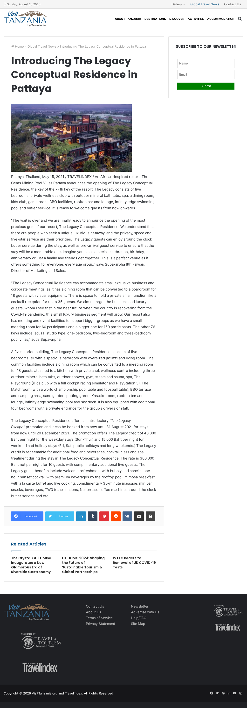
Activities (196, 19)
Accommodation (220, 19)
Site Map (138, 624)
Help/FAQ (138, 618)
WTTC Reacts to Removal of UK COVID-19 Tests (134, 563)
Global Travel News (204, 4)
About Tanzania (128, 19)
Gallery (177, 4)
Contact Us (232, 4)
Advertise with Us (145, 612)
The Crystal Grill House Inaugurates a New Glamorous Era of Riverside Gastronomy (31, 565)
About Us (93, 612)
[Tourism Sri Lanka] (25, 18)
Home (19, 46)
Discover (176, 19)
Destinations (155, 19)
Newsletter (139, 606)
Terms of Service (99, 618)
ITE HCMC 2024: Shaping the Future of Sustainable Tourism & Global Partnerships (83, 565)
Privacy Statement (100, 624)
